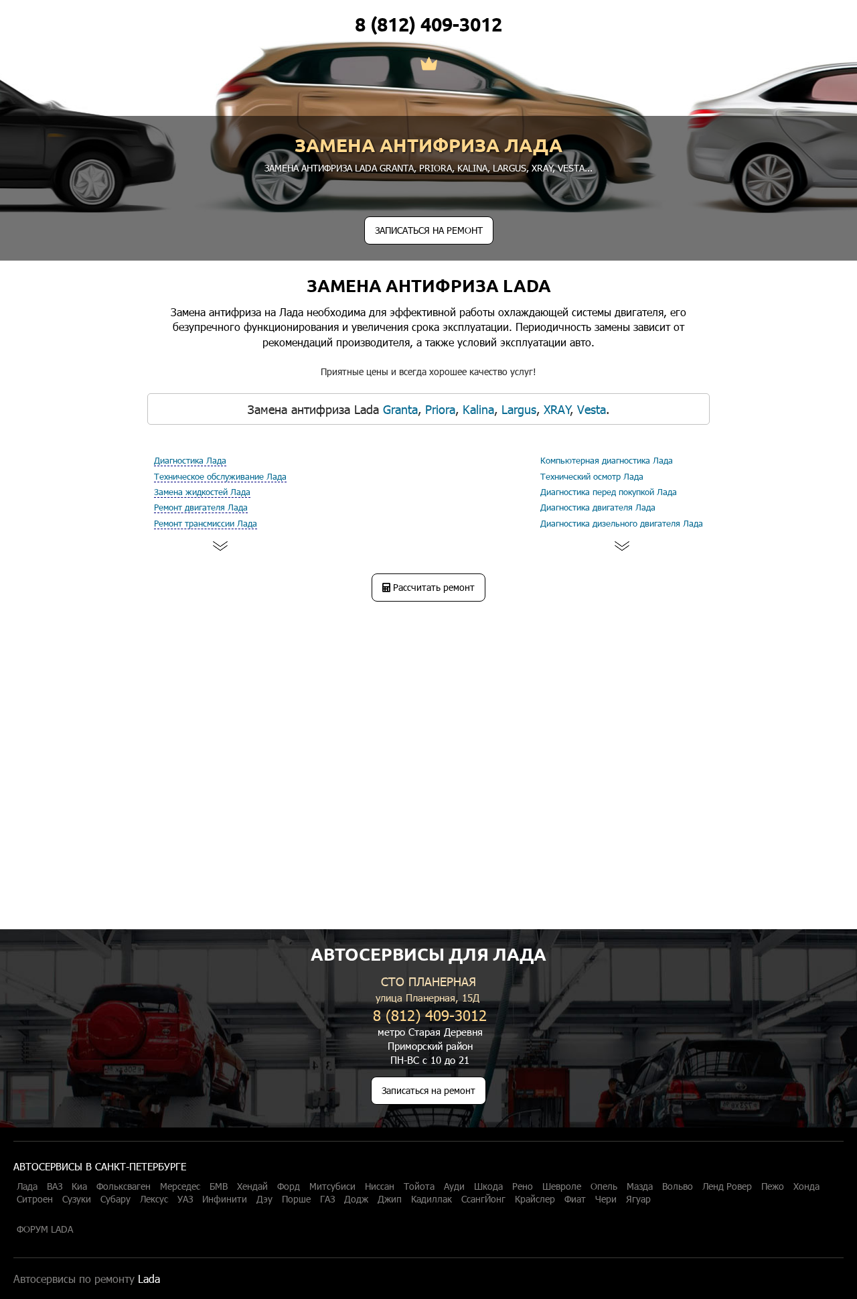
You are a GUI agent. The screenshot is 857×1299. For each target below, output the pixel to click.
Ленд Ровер (727, 1186)
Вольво (677, 1186)
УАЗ (185, 1199)
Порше (296, 1199)
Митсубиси (332, 1186)
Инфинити (224, 1199)
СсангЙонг (483, 1199)
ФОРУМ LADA (45, 1229)
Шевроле (561, 1186)
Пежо (772, 1186)
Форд (288, 1186)
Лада (27, 1186)
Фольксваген (123, 1186)
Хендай (252, 1186)
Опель (604, 1186)
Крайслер (535, 1199)
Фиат (575, 1199)
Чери (606, 1199)
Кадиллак (431, 1199)
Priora (435, 167)
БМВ (219, 1186)
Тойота (419, 1186)
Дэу (264, 1199)
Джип (390, 1199)
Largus (509, 167)
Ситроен (35, 1199)
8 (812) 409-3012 (428, 24)
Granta (397, 167)
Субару (115, 1199)
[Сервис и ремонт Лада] (428, 65)
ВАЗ (54, 1186)
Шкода (488, 1186)
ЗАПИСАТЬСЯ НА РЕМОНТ (429, 230)
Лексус (154, 1199)
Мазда (640, 1186)
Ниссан (379, 1186)
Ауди (454, 1186)
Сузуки (76, 1199)
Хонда (806, 1186)
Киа (79, 1186)
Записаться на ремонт (428, 1090)
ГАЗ (327, 1199)
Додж (356, 1199)
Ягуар (638, 1199)
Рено (522, 1186)
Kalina (472, 167)
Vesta (571, 167)
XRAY (542, 167)
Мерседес (180, 1186)
